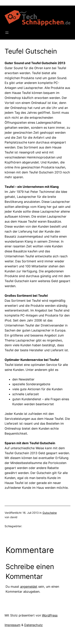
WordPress (50, 615)
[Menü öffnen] (7, 32)
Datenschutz (33, 625)
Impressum (12, 625)
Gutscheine (49, 512)
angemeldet (28, 586)
